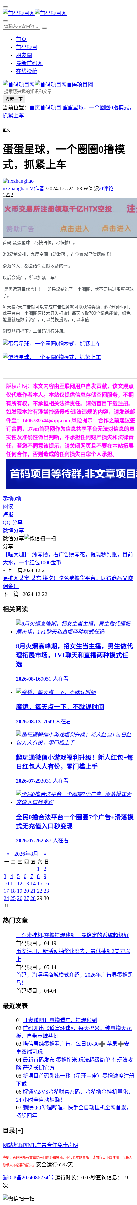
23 (46, 891)
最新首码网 (29, 63)
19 (19, 891)
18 (13, 891)
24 (6, 898)
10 (6, 883)
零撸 (8, 499)
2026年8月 (26, 854)
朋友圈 (24, 55)
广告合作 (46, 1145)
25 (13, 898)
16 (46, 883)
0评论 (106, 188)
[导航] (5, 7)
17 (6, 891)
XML (30, 1145)
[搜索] (5, 21)
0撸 (17, 499)
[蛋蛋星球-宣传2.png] (52, 357)
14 (33, 883)
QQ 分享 (13, 522)
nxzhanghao (23, 188)
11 (12, 883)
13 (26, 883)
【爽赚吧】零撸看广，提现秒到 (60, 1020)
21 (33, 891)
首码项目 (26, 47)
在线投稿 (26, 71)
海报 (8, 514)
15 (39, 883)
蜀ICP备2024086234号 (28, 1177)
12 (19, 883)
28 (33, 898)
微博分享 (13, 530)
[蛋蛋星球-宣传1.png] (52, 344)
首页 (21, 39)
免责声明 (67, 1145)
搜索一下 (14, 99)
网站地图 (13, 1145)
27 (26, 898)
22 (39, 891)
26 (19, 898)
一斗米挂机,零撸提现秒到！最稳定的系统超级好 (72, 935)
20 (26, 891)
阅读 (8, 506)
